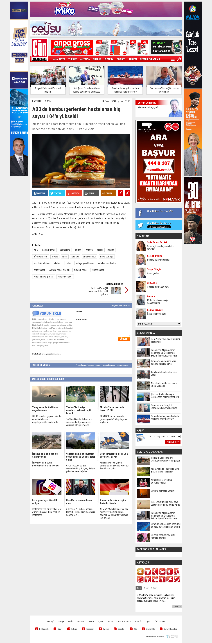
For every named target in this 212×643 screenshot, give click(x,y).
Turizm (110, 621)
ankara (55, 256)
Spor (148, 621)
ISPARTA (109, 59)
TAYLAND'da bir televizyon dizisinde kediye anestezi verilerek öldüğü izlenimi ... (79, 422)
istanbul (75, 256)
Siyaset (101, 621)
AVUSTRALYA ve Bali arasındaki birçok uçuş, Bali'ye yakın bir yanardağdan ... (80, 468)
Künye (60, 629)
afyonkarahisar (40, 256)
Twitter (106, 629)
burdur (100, 249)
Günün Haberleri (170, 629)
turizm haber (98, 269)
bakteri (78, 249)
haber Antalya (106, 256)
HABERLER (37, 101)
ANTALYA (85, 59)
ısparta (111, 249)
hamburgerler (48, 249)
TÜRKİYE (72, 59)
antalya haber (89, 256)
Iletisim (74, 629)
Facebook (90, 629)
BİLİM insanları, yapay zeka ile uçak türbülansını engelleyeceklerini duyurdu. (46, 419)
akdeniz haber (80, 269)
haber (68, 263)
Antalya (89, 249)
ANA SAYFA (59, 59)
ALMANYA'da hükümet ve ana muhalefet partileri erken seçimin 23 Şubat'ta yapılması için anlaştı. (114, 513)
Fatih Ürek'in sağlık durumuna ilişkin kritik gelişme (98, 291)
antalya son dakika (107, 263)
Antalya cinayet (65, 276)
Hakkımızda (44, 629)
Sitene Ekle (150, 629)
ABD (36, 249)
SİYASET (121, 59)
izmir (64, 256)
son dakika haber (42, 263)
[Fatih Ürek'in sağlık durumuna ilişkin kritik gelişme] (116, 292)
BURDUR (97, 59)
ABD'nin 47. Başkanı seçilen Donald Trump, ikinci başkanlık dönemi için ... (80, 512)
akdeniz (58, 263)
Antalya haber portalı (43, 276)
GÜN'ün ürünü (159, 621)
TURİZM (133, 59)
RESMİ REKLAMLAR (150, 59)
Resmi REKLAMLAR (124, 621)
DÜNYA (48, 101)
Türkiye (61, 621)
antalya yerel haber (85, 263)
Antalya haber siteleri (59, 269)
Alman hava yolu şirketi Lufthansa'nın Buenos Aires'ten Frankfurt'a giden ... (114, 465)
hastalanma (65, 249)
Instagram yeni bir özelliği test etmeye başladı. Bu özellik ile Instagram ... (46, 512)
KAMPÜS (138, 621)
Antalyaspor (39, 269)
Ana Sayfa (50, 621)
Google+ (121, 629)
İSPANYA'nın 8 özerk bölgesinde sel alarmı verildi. (45, 464)
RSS (135, 629)
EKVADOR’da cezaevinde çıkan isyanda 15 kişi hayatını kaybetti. (113, 419)
